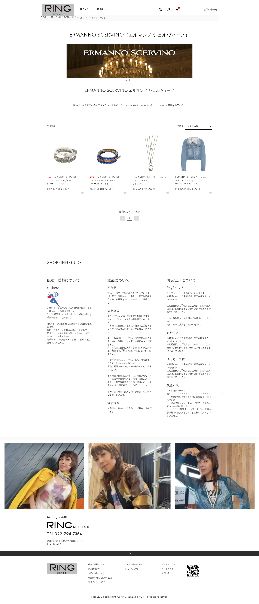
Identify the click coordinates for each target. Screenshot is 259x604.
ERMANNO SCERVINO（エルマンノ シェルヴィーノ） (78, 18)
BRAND (84, 10)
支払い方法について (97, 573)
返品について (94, 569)
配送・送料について (97, 564)
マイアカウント (168, 564)
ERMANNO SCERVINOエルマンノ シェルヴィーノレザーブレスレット (62, 180)
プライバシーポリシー (98, 582)
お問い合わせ (210, 9)
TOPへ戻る (129, 553)
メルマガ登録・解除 (134, 564)
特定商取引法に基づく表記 (100, 578)
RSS (127, 569)
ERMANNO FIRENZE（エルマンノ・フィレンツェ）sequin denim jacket (192, 180)
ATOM (134, 569)
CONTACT (62, 549)
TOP (43, 18)
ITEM (100, 10)
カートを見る (167, 569)
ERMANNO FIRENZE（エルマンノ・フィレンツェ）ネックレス (149, 180)
